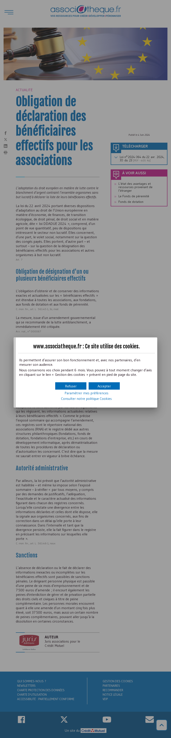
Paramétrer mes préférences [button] (86, 393)
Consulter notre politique (86, 398)
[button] (104, 386)
